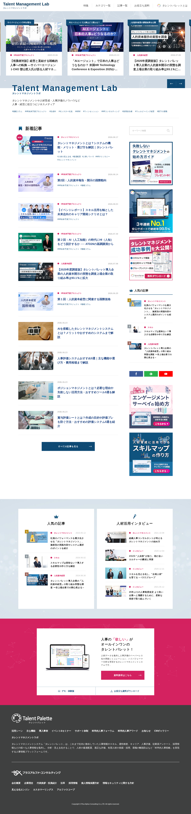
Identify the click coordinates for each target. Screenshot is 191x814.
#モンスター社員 (65, 111)
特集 (86, 5)
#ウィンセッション (91, 111)
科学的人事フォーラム (103, 731)
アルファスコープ (66, 789)
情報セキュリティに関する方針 (118, 783)
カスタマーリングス (43, 789)
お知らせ (146, 731)
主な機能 (30, 731)
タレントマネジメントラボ (25, 737)
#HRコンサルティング (111, 111)
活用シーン (17, 731)
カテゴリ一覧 (103, 5)
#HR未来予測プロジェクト (36, 111)
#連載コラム (17, 111)
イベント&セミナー (61, 731)
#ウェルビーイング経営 (144, 111)
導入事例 (43, 731)
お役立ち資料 (141, 5)
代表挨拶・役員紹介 (47, 783)
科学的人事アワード (128, 731)
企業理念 (28, 783)
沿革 (63, 783)
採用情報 (73, 783)
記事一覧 (122, 5)
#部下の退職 (162, 111)
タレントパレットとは (175, 5)
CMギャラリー (161, 731)
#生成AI (52, 111)
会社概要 (16, 783)
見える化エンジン (21, 789)
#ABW (77, 111)
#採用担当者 (127, 111)
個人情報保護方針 (90, 783)
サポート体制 (81, 731)
